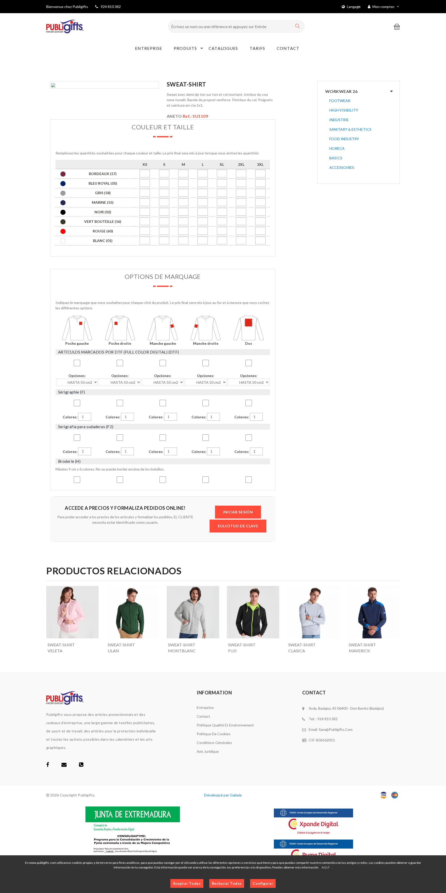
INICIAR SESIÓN (238, 512)
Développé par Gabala (223, 795)
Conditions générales (214, 742)
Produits (185, 48)
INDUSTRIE (339, 120)
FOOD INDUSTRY (344, 139)
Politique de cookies (213, 734)
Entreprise (148, 48)
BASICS (335, 158)
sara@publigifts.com (336, 729)
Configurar (263, 883)
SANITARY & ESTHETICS (350, 129)
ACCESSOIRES (341, 167)
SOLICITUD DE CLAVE (238, 526)
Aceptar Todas (187, 883)
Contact (288, 48)
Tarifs (257, 48)
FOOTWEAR (339, 100)
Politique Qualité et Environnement (225, 725)
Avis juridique (208, 751)
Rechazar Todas (227, 883)
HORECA (337, 148)
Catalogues (223, 48)
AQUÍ (325, 867)
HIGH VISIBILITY (343, 110)
